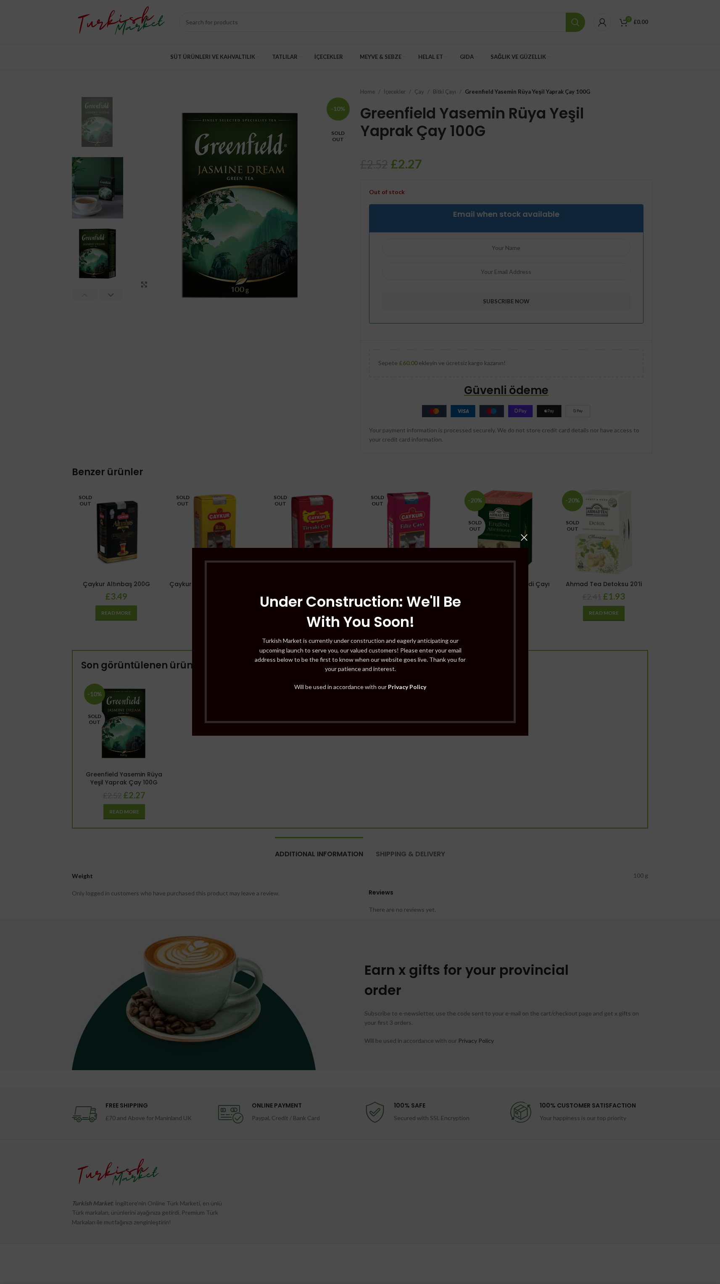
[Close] (524, 537)
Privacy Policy (407, 686)
